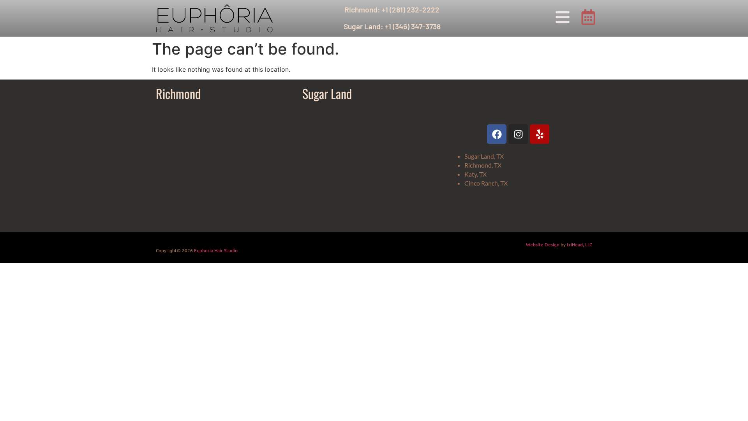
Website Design (542, 244)
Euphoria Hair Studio (216, 250)
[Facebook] (496, 134)
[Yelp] (539, 134)
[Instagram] (518, 134)
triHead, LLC (579, 244)
